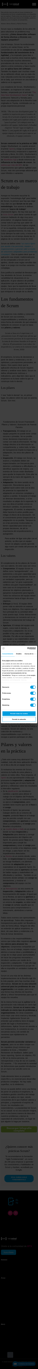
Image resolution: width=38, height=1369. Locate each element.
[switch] (33, 693)
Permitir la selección (19, 719)
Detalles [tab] (19, 654)
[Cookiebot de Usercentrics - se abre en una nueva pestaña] (27, 648)
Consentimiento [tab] (7, 654)
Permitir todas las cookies (19, 713)
